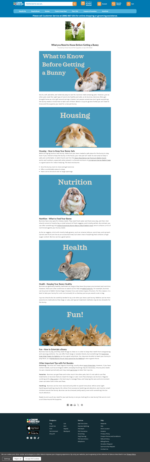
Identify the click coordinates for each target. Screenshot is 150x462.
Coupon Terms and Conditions (111, 436)
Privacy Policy (105, 434)
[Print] (75, 405)
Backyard (67, 431)
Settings (7, 459)
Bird (65, 426)
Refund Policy (105, 439)
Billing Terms (105, 441)
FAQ (102, 426)
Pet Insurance (82, 431)
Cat (65, 423)
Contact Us (104, 449)
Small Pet (52, 426)
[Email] (71, 405)
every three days (89, 365)
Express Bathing (83, 426)
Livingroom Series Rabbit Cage (99, 160)
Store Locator (105, 429)
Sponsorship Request (108, 446)
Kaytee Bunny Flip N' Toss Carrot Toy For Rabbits (67, 358)
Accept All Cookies (32, 459)
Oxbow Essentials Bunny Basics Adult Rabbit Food (75, 225)
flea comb (54, 379)
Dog (50, 423)
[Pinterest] (82, 405)
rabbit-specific (87, 288)
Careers (103, 431)
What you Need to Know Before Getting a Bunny (75, 44)
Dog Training (82, 436)
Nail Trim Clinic (83, 423)
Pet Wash (81, 429)
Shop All (52, 434)
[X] (78, 405)
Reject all (17, 459)
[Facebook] (68, 405)
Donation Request (107, 444)
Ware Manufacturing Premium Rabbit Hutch (90, 158)
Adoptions (81, 441)
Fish (50, 429)
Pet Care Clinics (83, 439)
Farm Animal (53, 431)
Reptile (66, 429)
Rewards (103, 423)
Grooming (81, 434)
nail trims (73, 370)
